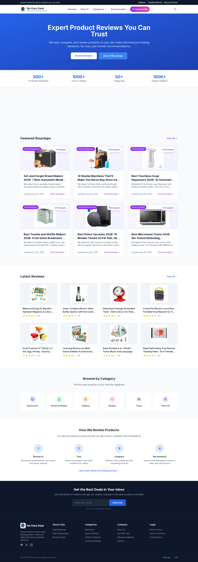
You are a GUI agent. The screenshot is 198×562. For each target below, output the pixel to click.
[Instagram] (31, 544)
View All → (172, 276)
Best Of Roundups (113, 55)
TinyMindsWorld (155, 2)
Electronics (90, 529)
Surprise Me (141, 9)
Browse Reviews (84, 55)
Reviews (72, 9)
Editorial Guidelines (125, 537)
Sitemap (166, 557)
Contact (120, 541)
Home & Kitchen (92, 533)
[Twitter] (26, 544)
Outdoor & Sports (92, 537)
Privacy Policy (156, 529)
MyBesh (142, 2)
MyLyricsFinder (171, 2)
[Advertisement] (99, 107)
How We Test (123, 533)
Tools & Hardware (93, 541)
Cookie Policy (156, 537)
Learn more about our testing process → (99, 470)
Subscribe (117, 502)
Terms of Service (157, 533)
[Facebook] (21, 544)
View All (171, 138)
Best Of (84, 9)
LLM (176, 557)
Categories (98, 9)
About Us (121, 529)
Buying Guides (118, 9)
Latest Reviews (59, 529)
